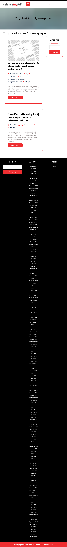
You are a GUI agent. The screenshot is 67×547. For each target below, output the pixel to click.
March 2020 (33, 268)
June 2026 (33, 171)
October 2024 (33, 190)
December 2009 (33, 514)
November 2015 (33, 366)
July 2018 (33, 302)
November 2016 (33, 337)
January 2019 (33, 290)
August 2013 (33, 429)
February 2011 (33, 483)
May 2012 (33, 456)
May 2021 (33, 251)
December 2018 (33, 293)
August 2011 (33, 470)
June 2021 (33, 249)
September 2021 (33, 244)
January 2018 (33, 317)
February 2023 (33, 217)
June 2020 (33, 261)
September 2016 (33, 341)
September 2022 (33, 227)
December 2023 (33, 200)
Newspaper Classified (15, 82)
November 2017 (34, 322)
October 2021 (33, 242)
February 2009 (33, 539)
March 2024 (33, 195)
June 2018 (33, 305)
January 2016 (33, 361)
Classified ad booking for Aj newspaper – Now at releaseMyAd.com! (23, 117)
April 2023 (33, 215)
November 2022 (33, 222)
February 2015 (33, 385)
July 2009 (33, 527)
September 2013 (33, 427)
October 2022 (33, 224)
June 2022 (33, 234)
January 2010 (33, 512)
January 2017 (33, 332)
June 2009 (33, 529)
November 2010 (33, 490)
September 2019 (33, 281)
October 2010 (33, 492)
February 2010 (33, 509)
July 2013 (33, 432)
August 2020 (33, 256)
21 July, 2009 (13, 125)
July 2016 (33, 346)
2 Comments (12, 76)
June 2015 (33, 375)
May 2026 (33, 173)
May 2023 (33, 212)
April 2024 (33, 193)
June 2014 (33, 405)
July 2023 (33, 207)
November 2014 (33, 393)
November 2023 (33, 203)
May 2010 (33, 502)
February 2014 (33, 414)
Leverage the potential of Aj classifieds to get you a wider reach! (23, 66)
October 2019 (33, 278)
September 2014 (33, 397)
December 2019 (33, 276)
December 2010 (33, 488)
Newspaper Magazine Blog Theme (27, 545)
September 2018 (33, 298)
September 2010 (33, 495)
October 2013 (33, 424)
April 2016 (33, 354)
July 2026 (33, 168)
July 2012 (33, 451)
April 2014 (33, 410)
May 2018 (33, 307)
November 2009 (33, 517)
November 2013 (34, 422)
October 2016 (33, 339)
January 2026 (33, 183)
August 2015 (33, 371)
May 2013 (33, 436)
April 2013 (33, 439)
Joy (27, 74)
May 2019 (33, 285)
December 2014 (33, 390)
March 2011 (33, 480)
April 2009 (33, 534)
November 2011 (33, 468)
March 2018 (34, 312)
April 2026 (33, 176)
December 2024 (33, 186)
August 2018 (33, 300)
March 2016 (34, 356)
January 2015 (33, 388)
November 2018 (33, 295)
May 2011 (33, 475)
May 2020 (33, 263)
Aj (20, 76)
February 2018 (33, 315)
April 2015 (33, 380)
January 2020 (33, 273)
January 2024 (33, 198)
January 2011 (33, 485)
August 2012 (33, 449)
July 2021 (33, 246)
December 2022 (33, 220)
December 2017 (34, 319)
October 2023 (33, 205)
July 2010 (33, 497)
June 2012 (33, 453)
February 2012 (33, 463)
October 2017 (33, 324)
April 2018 (33, 310)
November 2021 (34, 239)
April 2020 (33, 266)
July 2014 (33, 402)
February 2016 (33, 358)
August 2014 (33, 400)
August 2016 (33, 344)
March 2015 (34, 383)
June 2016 (33, 349)
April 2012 (33, 458)
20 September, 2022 (16, 74)
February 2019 (33, 288)
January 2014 (33, 417)
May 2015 (33, 378)
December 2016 (33, 334)
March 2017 (33, 329)
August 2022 (33, 229)
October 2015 (33, 368)
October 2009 (33, 519)
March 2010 (34, 507)
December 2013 (34, 419)
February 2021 (33, 254)
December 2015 (33, 363)
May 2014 (33, 407)
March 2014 (34, 412)
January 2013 (33, 444)
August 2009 (33, 524)
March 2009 (33, 536)
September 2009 (33, 522)
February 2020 (33, 271)
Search (54, 40)
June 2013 (33, 434)
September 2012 (33, 446)
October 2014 (33, 395)
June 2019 (33, 283)
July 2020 (33, 259)
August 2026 (33, 166)
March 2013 (33, 441)
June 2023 (33, 210)
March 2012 (33, 461)
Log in (54, 166)
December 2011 (33, 466)
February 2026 (33, 181)
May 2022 (33, 237)
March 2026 (33, 178)
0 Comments (28, 125)
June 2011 (33, 473)
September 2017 (33, 327)
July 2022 (33, 232)
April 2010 (33, 505)
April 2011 (33, 478)
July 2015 (33, 373)
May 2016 (33, 351)
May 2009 (33, 531)
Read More (15, 97)
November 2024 (33, 188)
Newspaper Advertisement (16, 79)
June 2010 (33, 500)
